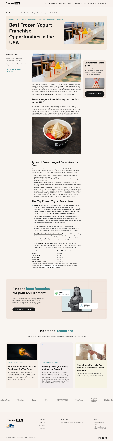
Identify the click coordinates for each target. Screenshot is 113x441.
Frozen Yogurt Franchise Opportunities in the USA (14, 59)
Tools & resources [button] (65, 3)
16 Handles (37, 226)
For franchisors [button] (89, 3)
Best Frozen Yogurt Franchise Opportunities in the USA (41, 13)
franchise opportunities (65, 86)
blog (18, 20)
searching (12, 20)
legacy (24, 20)
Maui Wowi (35, 259)
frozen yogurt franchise (55, 20)
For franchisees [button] (50, 3)
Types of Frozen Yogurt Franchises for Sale (17, 65)
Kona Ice (34, 253)
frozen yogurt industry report (50, 267)
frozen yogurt (32, 20)
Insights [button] (77, 3)
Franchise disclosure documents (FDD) (73, 422)
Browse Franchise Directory (23, 309)
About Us (42, 422)
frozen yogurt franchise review (52, 265)
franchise (42, 20)
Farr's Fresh (36, 255)
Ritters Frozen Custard (39, 262)
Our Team (42, 425)
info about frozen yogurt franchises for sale (52, 94)
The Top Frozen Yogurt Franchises (13, 70)
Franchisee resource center (14, 13)
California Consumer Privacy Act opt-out (100, 428)
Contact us (42, 428)
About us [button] (101, 3)
